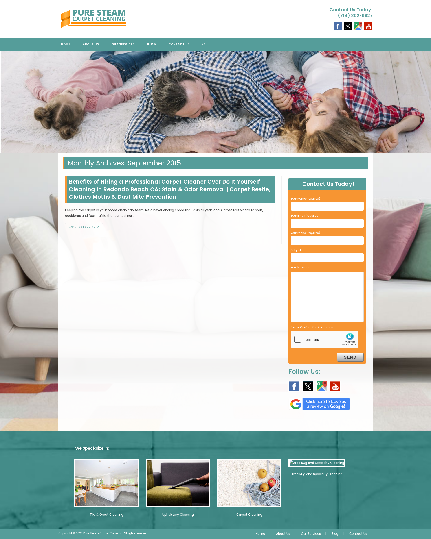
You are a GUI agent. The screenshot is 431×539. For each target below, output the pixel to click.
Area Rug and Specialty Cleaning (316, 474)
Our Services (311, 533)
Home (260, 533)
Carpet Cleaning (249, 514)
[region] (215, 102)
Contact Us (358, 533)
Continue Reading (86, 227)
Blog (335, 533)
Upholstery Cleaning (178, 514)
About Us (283, 533)
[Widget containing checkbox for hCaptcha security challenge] (324, 339)
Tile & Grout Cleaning (106, 514)
